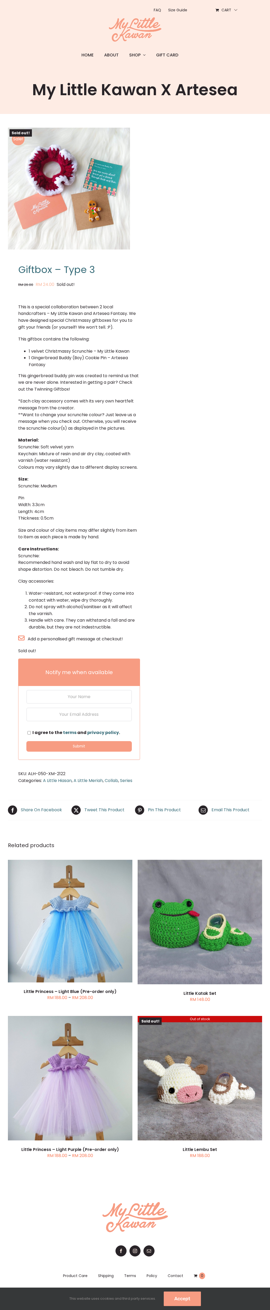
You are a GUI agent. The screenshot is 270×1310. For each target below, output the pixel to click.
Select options (57, 922)
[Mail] (149, 1250)
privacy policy (103, 733)
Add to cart (187, 922)
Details (92, 922)
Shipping (106, 1275)
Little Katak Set (200, 993)
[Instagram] (135, 1250)
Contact (175, 1275)
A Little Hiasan (57, 781)
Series (126, 781)
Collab (111, 781)
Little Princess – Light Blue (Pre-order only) (70, 992)
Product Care (75, 1275)
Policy (152, 1275)
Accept (182, 1299)
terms (69, 733)
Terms (130, 1275)
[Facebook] (121, 1250)
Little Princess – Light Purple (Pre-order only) (70, 1149)
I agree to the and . (76, 733)
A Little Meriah (88, 781)
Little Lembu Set (200, 1149)
